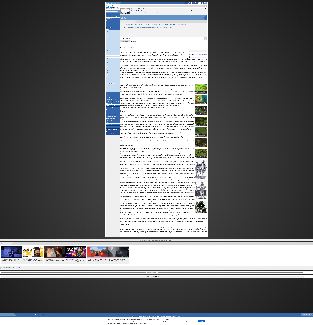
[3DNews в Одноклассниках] (196, 3)
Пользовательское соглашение (49, 314)
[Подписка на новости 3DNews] (200, 3)
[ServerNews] (113, 16)
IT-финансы (109, 18)
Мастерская (109, 97)
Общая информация (111, 90)
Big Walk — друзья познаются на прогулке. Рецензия (97, 260)
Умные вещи (109, 122)
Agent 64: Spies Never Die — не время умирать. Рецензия (10, 260)
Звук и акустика (109, 27)
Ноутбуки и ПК (109, 107)
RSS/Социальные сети (111, 129)
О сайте (164, 3)
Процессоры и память (111, 116)
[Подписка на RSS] (202, 3)
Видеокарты (109, 25)
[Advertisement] (163, 33)
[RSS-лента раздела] (205, 6)
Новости (108, 13)
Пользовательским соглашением (142, 321)
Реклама (169, 3)
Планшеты (108, 112)
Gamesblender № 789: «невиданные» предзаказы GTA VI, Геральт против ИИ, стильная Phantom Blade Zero (75, 261)
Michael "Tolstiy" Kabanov (130, 47)
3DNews (122, 6)
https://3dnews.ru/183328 (15, 267)
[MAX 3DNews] (191, 3)
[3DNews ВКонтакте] (187, 3)
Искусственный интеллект (112, 93)
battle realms (6, 268)
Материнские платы (111, 99)
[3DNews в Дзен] (194, 3)
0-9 (107, 31)
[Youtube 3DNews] (189, 3)
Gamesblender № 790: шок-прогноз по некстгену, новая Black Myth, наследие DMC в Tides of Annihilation (32, 261)
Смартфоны (109, 120)
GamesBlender (110, 85)
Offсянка (108, 20)
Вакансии (110, 134)
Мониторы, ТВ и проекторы (112, 101)
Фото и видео (109, 124)
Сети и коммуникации (111, 118)
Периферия (109, 109)
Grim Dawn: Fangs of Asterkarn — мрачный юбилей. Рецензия (118, 260)
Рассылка (173, 3)
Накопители (109, 103)
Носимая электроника (111, 105)
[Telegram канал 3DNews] (198, 3)
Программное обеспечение (112, 114)
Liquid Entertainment (203, 54)
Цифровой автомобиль (111, 126)
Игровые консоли (110, 87)
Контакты (179, 3)
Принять (202, 321)
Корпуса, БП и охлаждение (112, 95)
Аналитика (108, 23)
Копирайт (37, 314)
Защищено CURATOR (307, 314)
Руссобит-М (204, 52)
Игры (107, 29)
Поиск (41, 314)
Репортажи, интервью (111, 88)
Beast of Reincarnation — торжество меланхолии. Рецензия (54, 260)
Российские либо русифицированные (111, 82)
